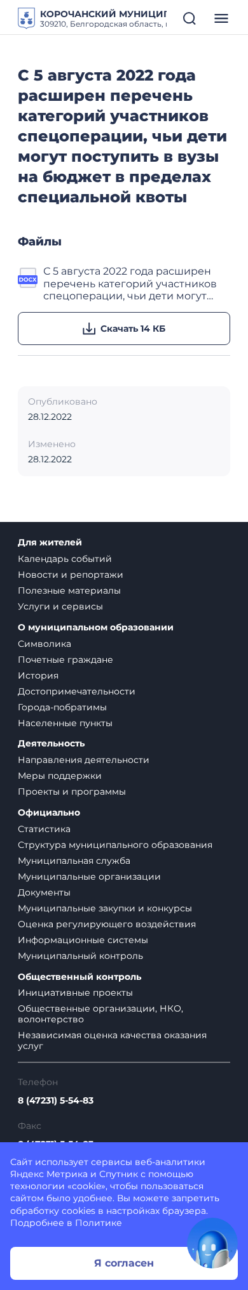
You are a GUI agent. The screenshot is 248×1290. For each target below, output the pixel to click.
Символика (44, 643)
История (38, 675)
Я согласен (124, 1263)
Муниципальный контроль (80, 955)
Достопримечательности (76, 691)
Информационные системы (83, 940)
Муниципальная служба (74, 860)
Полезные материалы (69, 590)
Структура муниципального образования (115, 844)
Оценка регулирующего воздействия (107, 924)
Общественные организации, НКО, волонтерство (100, 1014)
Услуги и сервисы (60, 606)
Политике (98, 1222)
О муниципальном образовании (96, 627)
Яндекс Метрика (49, 1174)
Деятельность (51, 743)
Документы (44, 892)
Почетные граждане (65, 659)
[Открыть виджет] (212, 1243)
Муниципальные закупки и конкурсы (105, 908)
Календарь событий (65, 558)
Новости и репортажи (70, 574)
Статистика (44, 829)
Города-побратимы (62, 707)
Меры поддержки (60, 775)
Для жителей (50, 542)
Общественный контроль (79, 977)
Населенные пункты (65, 723)
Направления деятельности (83, 760)
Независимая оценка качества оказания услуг (112, 1040)
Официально (49, 812)
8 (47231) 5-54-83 (55, 1100)
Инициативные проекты (75, 992)
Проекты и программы (72, 791)
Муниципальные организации (89, 876)
